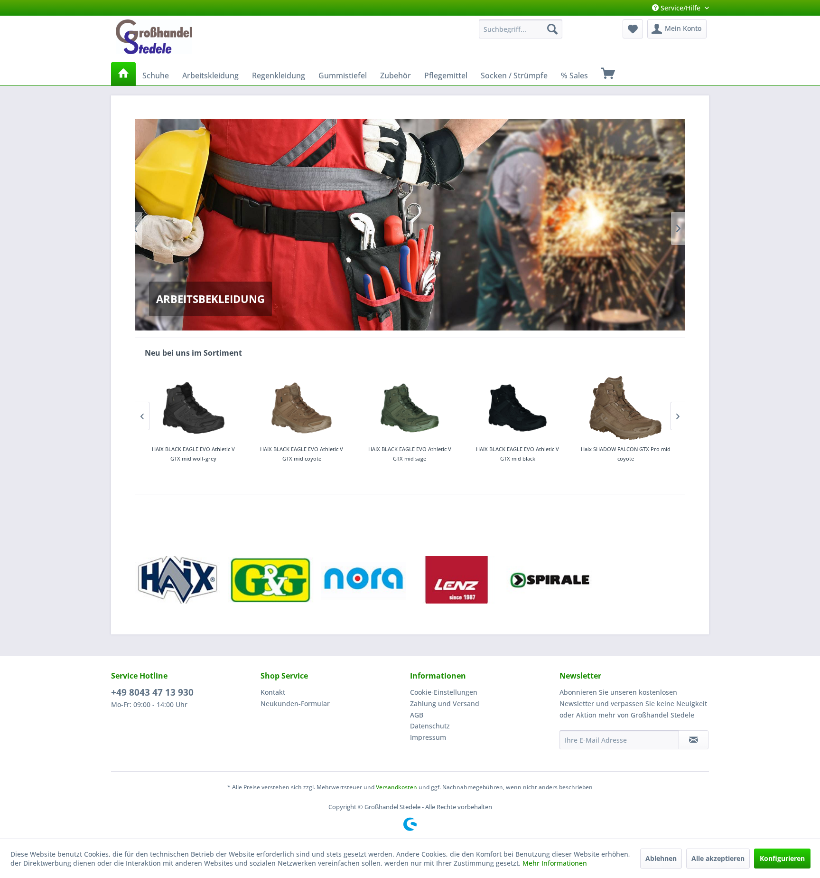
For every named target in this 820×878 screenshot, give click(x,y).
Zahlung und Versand (444, 703)
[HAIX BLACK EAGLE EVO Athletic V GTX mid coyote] (302, 408)
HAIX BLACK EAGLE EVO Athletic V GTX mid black (517, 453)
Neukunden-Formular (295, 703)
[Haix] (178, 579)
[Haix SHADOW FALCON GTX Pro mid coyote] (626, 408)
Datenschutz (430, 725)
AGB (416, 714)
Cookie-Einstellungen (443, 692)
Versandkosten (396, 787)
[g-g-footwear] (271, 579)
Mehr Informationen (554, 863)
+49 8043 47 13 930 (152, 692)
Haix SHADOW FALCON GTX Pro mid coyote (626, 453)
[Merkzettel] (633, 28)
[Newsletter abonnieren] (693, 739)
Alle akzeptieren (718, 858)
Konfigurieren (782, 858)
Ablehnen (661, 858)
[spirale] (549, 579)
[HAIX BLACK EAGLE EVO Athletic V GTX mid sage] (410, 408)
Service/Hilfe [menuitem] (680, 7)
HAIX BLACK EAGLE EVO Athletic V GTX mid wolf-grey (193, 453)
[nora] (364, 579)
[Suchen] (552, 28)
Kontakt (273, 692)
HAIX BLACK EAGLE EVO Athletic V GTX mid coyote (301, 453)
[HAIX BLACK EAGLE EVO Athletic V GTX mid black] (518, 408)
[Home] (123, 73)
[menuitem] (520, 28)
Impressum (428, 737)
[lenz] (456, 579)
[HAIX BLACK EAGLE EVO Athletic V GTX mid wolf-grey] (194, 408)
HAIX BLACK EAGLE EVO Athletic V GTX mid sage (409, 453)
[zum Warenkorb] (608, 73)
